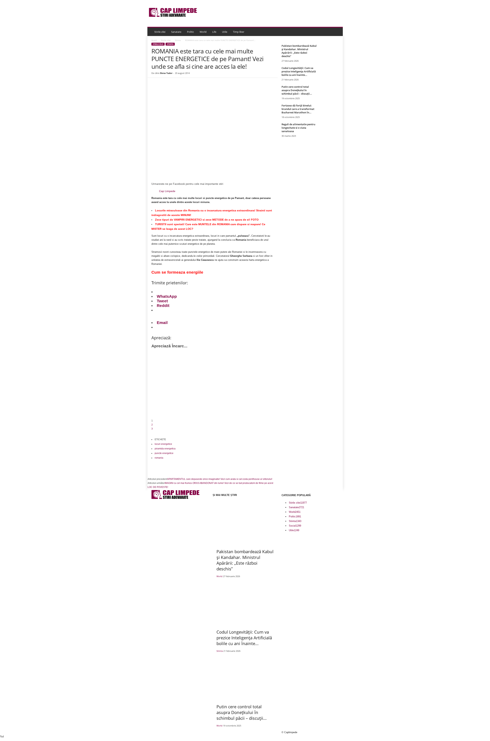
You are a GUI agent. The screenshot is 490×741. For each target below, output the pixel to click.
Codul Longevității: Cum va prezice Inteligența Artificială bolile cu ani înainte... (299, 71)
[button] (337, 32)
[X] (159, 563)
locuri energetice (163, 444)
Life (214, 32)
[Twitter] (189, 89)
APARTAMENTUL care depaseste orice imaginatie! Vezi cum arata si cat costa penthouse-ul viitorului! (219, 479)
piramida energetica (165, 448)
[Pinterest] (197, 89)
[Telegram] (215, 89)
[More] (224, 89)
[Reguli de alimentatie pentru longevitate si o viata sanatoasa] (329, 130)
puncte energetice (164, 453)
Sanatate (176, 32)
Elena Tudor (166, 73)
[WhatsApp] (206, 89)
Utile (224, 32)
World (203, 32)
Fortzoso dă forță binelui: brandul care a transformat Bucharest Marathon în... (298, 109)
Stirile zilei (159, 32)
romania (159, 457)
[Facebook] (180, 89)
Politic (190, 32)
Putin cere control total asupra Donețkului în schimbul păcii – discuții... (297, 90)
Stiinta (178, 40)
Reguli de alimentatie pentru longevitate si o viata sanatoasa (298, 128)
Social (295, 525)
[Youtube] (164, 563)
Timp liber (238, 32)
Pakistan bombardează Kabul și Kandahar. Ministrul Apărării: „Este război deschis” (299, 51)
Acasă (154, 40)
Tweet (162, 301)
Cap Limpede (167, 191)
